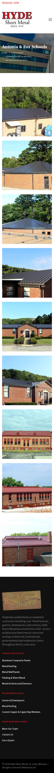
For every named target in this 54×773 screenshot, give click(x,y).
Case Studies (17, 53)
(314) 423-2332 (10, 2)
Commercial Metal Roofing (19, 56)
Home (4, 53)
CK (34, 767)
